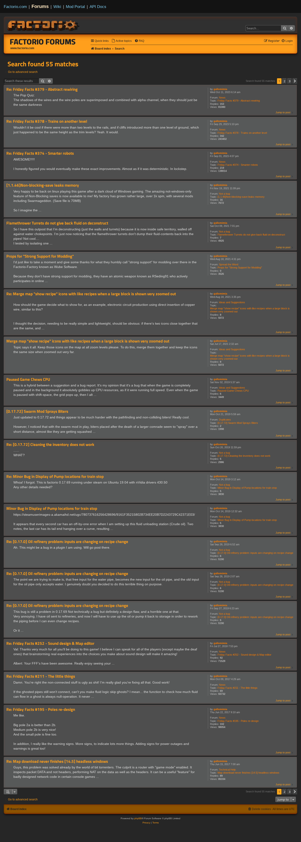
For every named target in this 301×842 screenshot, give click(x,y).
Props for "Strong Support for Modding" (240, 267)
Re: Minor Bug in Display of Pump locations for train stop (55, 476)
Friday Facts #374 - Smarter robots (238, 164)
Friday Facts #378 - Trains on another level (242, 132)
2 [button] (284, 81)
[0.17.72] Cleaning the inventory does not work (244, 455)
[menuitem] (121, 41)
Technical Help (227, 769)
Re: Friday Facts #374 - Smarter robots (40, 153)
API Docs (98, 6)
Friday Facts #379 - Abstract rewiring (239, 100)
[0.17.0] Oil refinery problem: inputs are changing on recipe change (255, 552)
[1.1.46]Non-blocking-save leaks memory (241, 196)
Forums (40, 6)
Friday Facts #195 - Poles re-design (238, 721)
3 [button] (289, 81)
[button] (295, 81)
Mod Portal (75, 6)
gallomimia (220, 89)
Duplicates (225, 419)
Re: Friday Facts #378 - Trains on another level (46, 121)
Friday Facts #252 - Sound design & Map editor (244, 654)
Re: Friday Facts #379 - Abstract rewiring (42, 89)
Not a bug (224, 193)
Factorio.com (15, 6)
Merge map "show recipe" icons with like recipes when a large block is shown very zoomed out (250, 310)
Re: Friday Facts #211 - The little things (40, 676)
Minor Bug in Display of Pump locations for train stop (247, 487)
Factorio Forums (43, 41)
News (222, 97)
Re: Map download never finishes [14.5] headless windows (57, 761)
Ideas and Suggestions (232, 302)
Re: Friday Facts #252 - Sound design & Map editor (50, 643)
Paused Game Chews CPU (233, 390)
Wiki (57, 6)
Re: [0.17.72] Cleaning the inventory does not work (50, 444)
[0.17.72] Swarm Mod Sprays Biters (238, 422)
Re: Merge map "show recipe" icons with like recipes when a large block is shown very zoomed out (91, 293)
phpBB (138, 818)
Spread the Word (228, 264)
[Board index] (44, 25)
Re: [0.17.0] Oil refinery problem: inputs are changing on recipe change (67, 541)
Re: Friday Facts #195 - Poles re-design (40, 709)
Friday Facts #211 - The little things (237, 687)
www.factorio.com (22, 48)
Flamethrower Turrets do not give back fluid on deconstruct (251, 234)
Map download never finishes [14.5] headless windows (248, 772)
